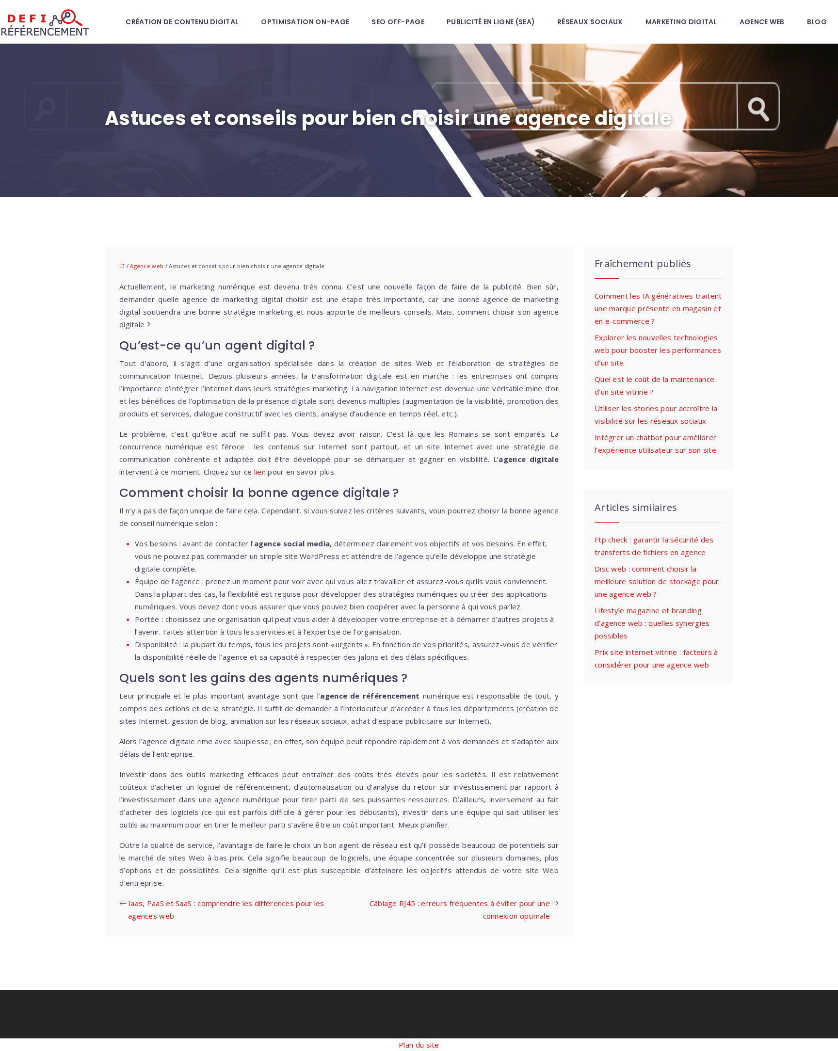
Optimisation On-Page (305, 22)
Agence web (762, 22)
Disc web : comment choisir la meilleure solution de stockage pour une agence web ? (657, 581)
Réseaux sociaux (590, 22)
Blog (817, 22)
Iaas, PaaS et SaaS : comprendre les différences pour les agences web (226, 909)
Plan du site (419, 1045)
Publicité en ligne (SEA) (491, 22)
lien (260, 472)
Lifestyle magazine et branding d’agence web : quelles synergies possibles (652, 622)
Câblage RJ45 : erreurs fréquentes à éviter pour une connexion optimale (460, 909)
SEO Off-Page (397, 22)
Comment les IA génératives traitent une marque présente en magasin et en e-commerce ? (658, 308)
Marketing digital (681, 22)
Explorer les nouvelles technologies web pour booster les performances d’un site (658, 350)
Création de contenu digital (182, 22)
